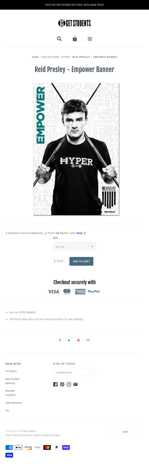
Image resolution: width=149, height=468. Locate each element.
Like (60, 340)
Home (35, 57)
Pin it (78, 340)
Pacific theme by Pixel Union (18, 435)
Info (7, 410)
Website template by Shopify (46, 435)
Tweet (69, 340)
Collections (50, 57)
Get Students (29, 431)
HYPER (65, 57)
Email (88, 340)
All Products (11, 371)
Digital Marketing (13, 402)
